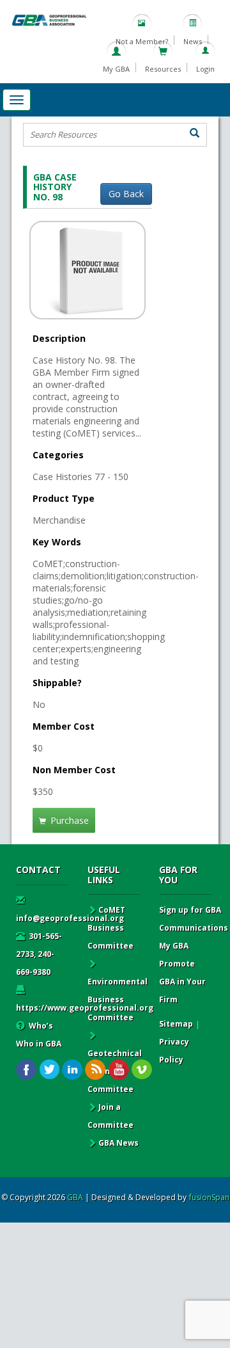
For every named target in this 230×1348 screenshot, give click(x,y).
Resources (163, 69)
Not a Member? (142, 41)
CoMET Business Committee (111, 927)
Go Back (126, 194)
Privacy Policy (174, 1050)
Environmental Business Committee (118, 999)
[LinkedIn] (72, 1069)
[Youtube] (118, 1069)
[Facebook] (26, 1069)
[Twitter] (49, 1069)
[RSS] (95, 1069)
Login (205, 69)
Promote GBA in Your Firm (182, 981)
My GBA (116, 69)
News (192, 41)
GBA (75, 1197)
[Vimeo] (141, 1069)
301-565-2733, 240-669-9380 (39, 954)
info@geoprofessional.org (70, 918)
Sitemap (176, 1023)
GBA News (118, 1142)
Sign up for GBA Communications (193, 918)
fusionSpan (209, 1197)
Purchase (68, 820)
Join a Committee (111, 1116)
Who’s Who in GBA (38, 1034)
